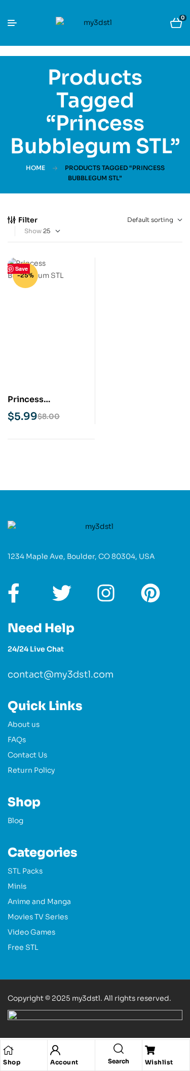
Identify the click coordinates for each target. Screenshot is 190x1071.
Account (64, 1062)
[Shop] (8, 1050)
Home (35, 168)
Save (21, 268)
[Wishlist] (150, 1050)
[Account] (55, 1050)
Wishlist (159, 1062)
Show (33, 231)
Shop (11, 1062)
